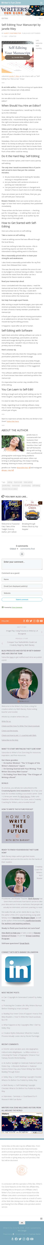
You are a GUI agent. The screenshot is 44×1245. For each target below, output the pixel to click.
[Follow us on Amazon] (24, 621)
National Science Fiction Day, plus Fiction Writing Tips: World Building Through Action (21, 1069)
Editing (5, 18)
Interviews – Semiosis (12, 1096)
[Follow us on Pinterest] (37, 621)
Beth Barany (33, 898)
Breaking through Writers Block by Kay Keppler (30, 526)
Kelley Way (8, 1077)
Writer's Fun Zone (11, 2)
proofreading (26, 485)
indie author (28, 482)
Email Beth (24, 943)
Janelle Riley (6, 485)
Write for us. (6, 721)
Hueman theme (35, 1234)
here (12, 657)
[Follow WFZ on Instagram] (34, 621)
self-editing (36, 485)
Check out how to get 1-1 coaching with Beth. (19, 735)
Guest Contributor (12, 33)
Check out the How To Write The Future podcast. (21, 726)
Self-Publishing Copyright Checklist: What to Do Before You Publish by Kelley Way (21, 1088)
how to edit (18, 482)
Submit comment (22, 599)
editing (10, 482)
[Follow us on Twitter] (31, 621)
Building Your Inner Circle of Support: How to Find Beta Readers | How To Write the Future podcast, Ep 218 (22, 1016)
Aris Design (22, 1230)
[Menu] (41, 2)
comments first (27, 549)
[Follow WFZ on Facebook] (27, 621)
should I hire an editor (9, 489)
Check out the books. (10, 730)
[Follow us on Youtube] (41, 621)
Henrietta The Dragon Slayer (23, 917)
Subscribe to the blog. (10, 740)
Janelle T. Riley (14, 76)
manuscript (16, 485)
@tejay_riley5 (7, 470)
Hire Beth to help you (11, 933)
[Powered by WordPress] (13, 1234)
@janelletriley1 (23, 467)
